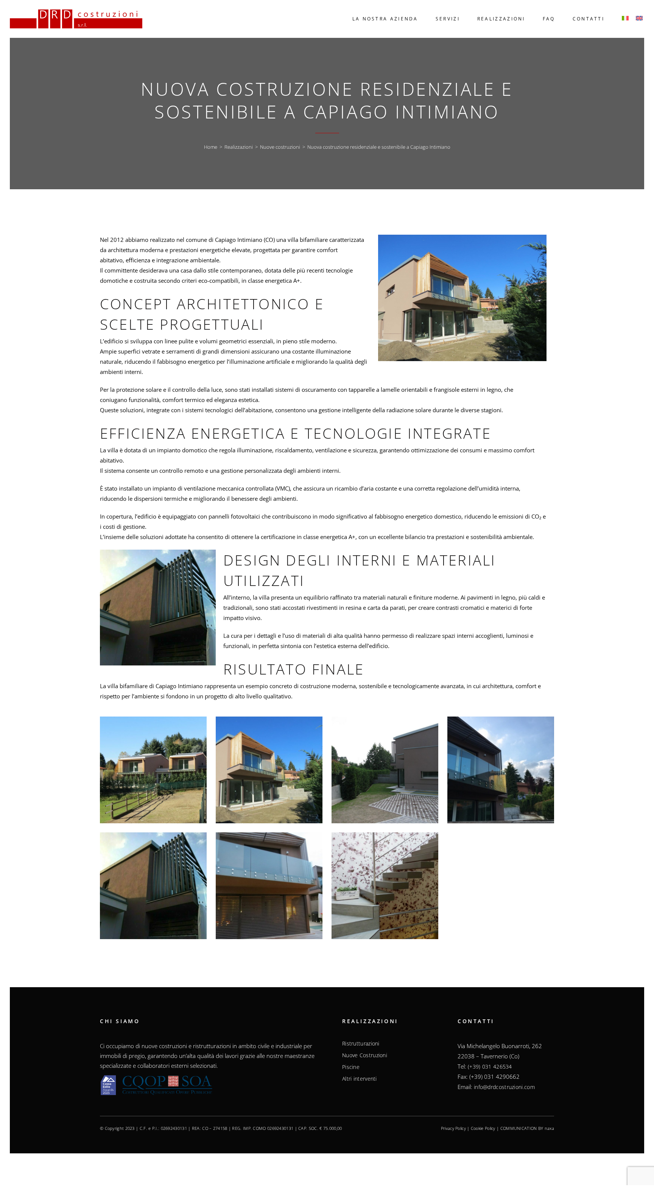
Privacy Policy (453, 1128)
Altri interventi (359, 1078)
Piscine (351, 1067)
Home (210, 146)
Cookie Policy (483, 1128)
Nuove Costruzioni (364, 1055)
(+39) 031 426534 (490, 1066)
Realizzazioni (238, 146)
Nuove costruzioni (280, 146)
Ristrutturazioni (361, 1043)
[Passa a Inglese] (640, 19)
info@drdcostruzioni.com (504, 1087)
